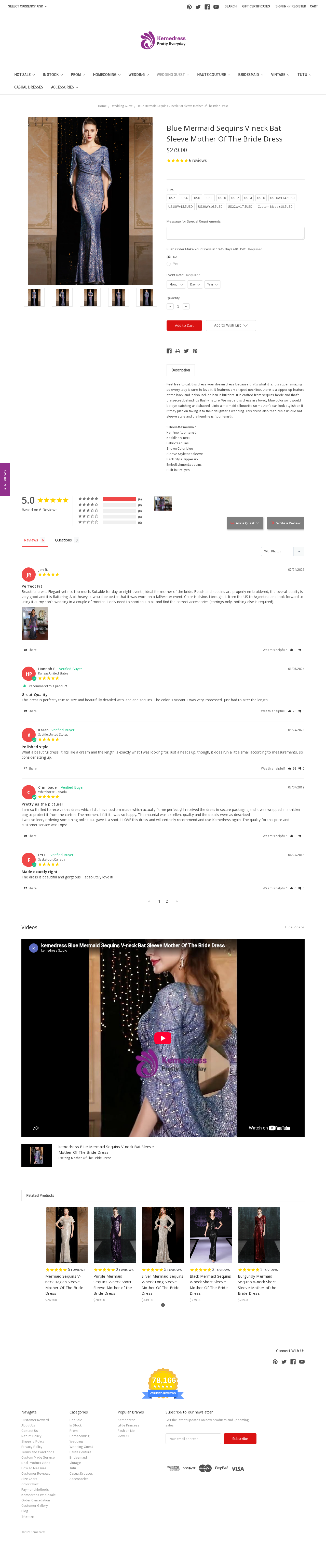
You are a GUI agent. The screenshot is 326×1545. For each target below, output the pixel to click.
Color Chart (29, 1484)
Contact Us (29, 1430)
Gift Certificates (256, 6)
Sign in (281, 6)
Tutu (302, 74)
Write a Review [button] (288, 523)
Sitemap (27, 1516)
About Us (28, 1425)
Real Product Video (35, 1462)
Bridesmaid (249, 74)
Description (180, 370)
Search (231, 6)
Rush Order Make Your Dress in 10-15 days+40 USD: (214, 249)
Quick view (67, 1230)
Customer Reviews (35, 1473)
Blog (24, 1511)
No (175, 257)
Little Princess (128, 1425)
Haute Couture (212, 74)
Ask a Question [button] (248, 523)
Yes (176, 263)
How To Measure (33, 1468)
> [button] (176, 901)
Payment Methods (35, 1489)
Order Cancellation (35, 1500)
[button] (293, 650)
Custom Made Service (38, 1457)
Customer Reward (35, 1420)
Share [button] (32, 650)
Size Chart (29, 1478)
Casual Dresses (28, 87)
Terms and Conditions (37, 1452)
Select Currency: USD (26, 6)
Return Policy (31, 1436)
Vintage (278, 74)
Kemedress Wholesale (38, 1494)
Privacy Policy (32, 1446)
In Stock (51, 74)
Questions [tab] (63, 540)
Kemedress (126, 1420)
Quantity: (174, 298)
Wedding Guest (171, 74)
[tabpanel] (67, 1254)
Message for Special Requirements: (194, 221)
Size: (170, 189)
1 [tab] (163, 1305)
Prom (76, 74)
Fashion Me (126, 1430)
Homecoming (105, 74)
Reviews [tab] (31, 540)
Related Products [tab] (40, 1195)
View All (123, 1436)
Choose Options (66, 1239)
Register (299, 6)
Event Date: (183, 274)
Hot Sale (22, 74)
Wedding (137, 74)
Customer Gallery (34, 1505)
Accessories (63, 87)
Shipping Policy (33, 1441)
